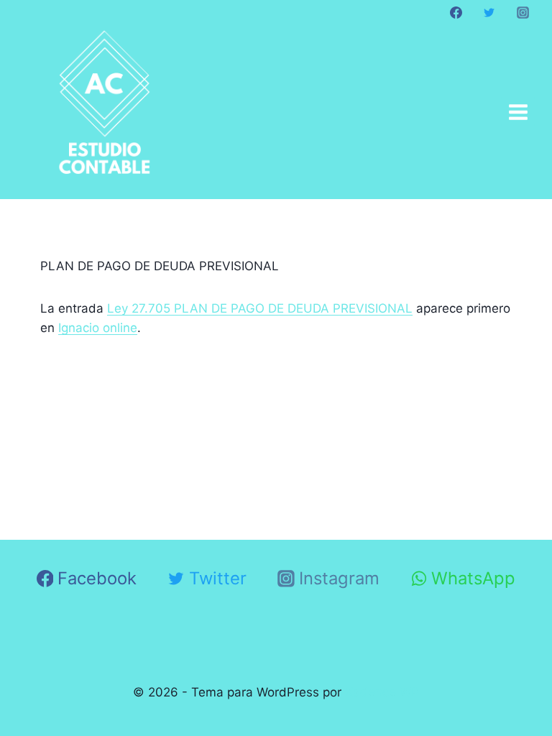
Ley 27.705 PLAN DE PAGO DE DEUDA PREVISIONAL (260, 308)
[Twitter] (489, 12)
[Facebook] (456, 12)
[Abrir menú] (518, 111)
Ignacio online (97, 328)
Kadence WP (382, 692)
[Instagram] (522, 12)
